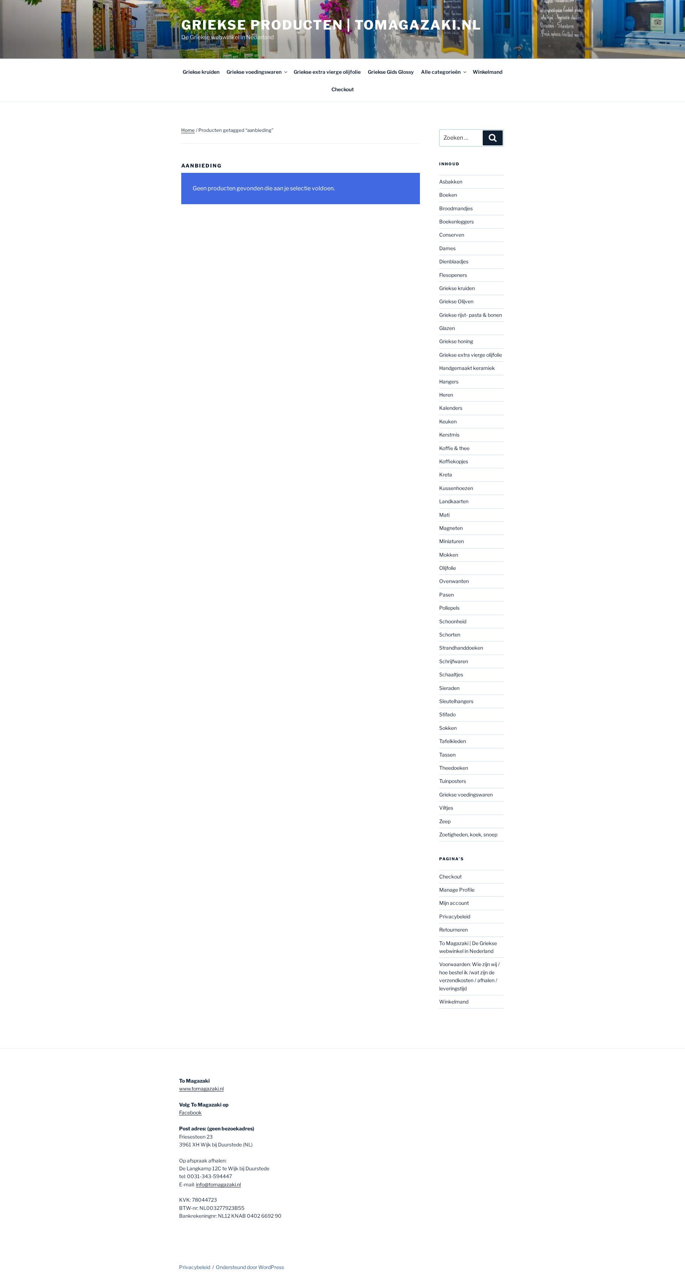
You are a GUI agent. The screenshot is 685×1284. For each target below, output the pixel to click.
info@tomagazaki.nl (218, 1184)
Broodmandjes (456, 208)
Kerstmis (449, 435)
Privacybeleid (454, 916)
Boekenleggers (456, 221)
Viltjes (446, 808)
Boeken (448, 195)
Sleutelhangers (456, 701)
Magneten (451, 528)
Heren (446, 395)
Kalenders (450, 408)
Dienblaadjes (453, 261)
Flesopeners (453, 275)
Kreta (445, 474)
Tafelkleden (452, 741)
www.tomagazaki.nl (201, 1089)
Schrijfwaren (453, 661)
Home (188, 130)
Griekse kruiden (201, 72)
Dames (447, 248)
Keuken (448, 421)
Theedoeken (453, 768)
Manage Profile (457, 890)
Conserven (451, 235)
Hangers (448, 381)
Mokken (448, 555)
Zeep (445, 821)
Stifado (447, 714)
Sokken (448, 728)
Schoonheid (452, 621)
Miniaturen (451, 541)
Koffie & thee (454, 448)
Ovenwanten (454, 581)
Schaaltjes (451, 674)
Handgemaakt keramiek (467, 368)
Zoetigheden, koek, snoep (468, 834)
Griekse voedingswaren (254, 72)
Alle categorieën (441, 72)
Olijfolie (447, 568)
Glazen (447, 328)
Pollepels (449, 608)
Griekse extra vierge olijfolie (327, 72)
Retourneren (453, 930)
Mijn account (454, 903)
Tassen (447, 755)
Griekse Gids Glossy (391, 72)
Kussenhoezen (456, 488)
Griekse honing (456, 341)
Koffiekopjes (453, 461)
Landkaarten (453, 501)
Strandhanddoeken (461, 648)
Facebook (190, 1112)
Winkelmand (487, 72)
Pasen (446, 595)
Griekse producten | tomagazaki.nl (331, 25)
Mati (444, 515)
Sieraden (449, 688)
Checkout (342, 89)
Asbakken (450, 182)
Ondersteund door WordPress (250, 1267)
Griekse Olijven (456, 301)
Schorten (449, 634)
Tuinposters (452, 781)
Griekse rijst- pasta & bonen (470, 315)
